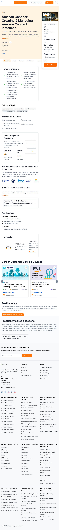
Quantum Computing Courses (29, 405)
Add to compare (50, 57)
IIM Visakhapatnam (26, 458)
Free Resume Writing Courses (29, 494)
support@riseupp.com (9, 387)
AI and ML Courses (26, 410)
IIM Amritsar (24, 452)
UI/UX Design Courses (27, 439)
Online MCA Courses (7, 405)
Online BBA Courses (7, 421)
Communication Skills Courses (46, 420)
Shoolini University (45, 467)
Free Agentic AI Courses (8, 491)
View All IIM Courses (27, 474)
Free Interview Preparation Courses (29, 497)
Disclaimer (43, 378)
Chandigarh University (46, 455)
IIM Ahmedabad (25, 460)
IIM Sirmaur (24, 450)
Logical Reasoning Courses (48, 424)
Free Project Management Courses (48, 504)
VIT (41, 478)
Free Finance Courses (46, 517)
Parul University (45, 475)
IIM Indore (24, 455)
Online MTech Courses (8, 408)
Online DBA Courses (7, 400)
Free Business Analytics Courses (47, 499)
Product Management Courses (27, 433)
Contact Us (24, 370)
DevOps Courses (26, 429)
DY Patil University (45, 470)
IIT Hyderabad (5, 463)
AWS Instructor (20, 244)
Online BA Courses (6, 427)
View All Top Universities (47, 483)
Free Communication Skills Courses (28, 509)
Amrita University (45, 457)
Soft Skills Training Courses (48, 417)
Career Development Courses (49, 431)
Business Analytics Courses (29, 421)
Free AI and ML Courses (8, 499)
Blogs (22, 373)
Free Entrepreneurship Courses (47, 513)
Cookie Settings (44, 373)
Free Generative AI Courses (9, 494)
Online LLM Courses (7, 419)
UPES (42, 473)
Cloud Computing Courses (28, 426)
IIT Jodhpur (4, 450)
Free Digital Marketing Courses (46, 495)
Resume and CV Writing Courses (47, 403)
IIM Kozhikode (25, 447)
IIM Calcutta (24, 471)
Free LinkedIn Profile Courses (27, 504)
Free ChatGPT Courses (8, 497)
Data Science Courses (27, 413)
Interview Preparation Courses (46, 408)
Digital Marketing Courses (28, 418)
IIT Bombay (4, 458)
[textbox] (20, 223)
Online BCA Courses (7, 424)
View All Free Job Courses (29, 520)
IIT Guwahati (5, 460)
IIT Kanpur (4, 466)
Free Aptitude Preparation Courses (28, 514)
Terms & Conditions (46, 367)
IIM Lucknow (25, 463)
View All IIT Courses (7, 468)
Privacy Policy (44, 370)
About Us (23, 367)
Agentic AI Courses (26, 402)
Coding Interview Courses (47, 411)
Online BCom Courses (7, 429)
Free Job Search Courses (28, 501)
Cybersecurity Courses (27, 424)
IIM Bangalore (25, 468)
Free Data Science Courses (9, 502)
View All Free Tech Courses (9, 510)
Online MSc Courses (7, 411)
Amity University (45, 449)
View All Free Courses (47, 519)
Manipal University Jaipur (47, 452)
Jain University (44, 460)
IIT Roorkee (4, 447)
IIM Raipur (24, 466)
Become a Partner (26, 375)
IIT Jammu (4, 452)
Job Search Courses (46, 414)
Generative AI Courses (27, 408)
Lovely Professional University (46, 464)
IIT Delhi (3, 455)
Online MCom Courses (7, 416)
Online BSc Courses (7, 432)
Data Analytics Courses (27, 416)
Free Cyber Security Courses (9, 507)
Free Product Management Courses (48, 508)
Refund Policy (44, 375)
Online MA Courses (7, 413)
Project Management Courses (29, 436)
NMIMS (42, 481)
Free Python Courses (7, 505)
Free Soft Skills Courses (28, 517)
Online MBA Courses (7, 403)
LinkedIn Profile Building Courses (47, 428)
